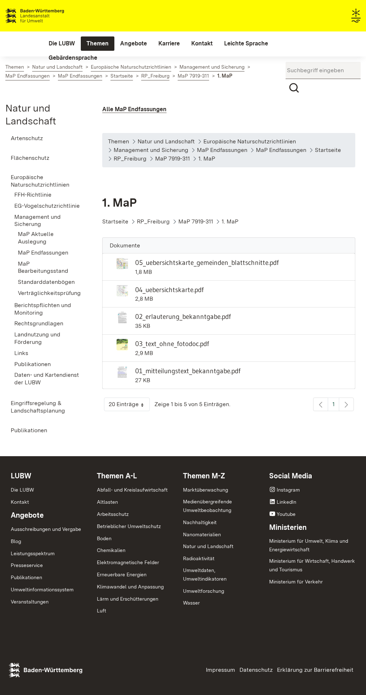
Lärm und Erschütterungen (127, 599)
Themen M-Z (204, 476)
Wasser (191, 603)
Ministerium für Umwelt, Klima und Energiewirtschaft (308, 545)
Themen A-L (117, 476)
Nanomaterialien (202, 534)
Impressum (220, 669)
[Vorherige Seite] (320, 404)
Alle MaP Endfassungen (134, 109)
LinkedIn (286, 502)
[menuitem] (62, 43)
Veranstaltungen (30, 602)
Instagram (288, 490)
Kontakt (20, 502)
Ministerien (288, 527)
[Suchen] (294, 88)
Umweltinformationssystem (42, 589)
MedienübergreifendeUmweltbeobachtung (207, 506)
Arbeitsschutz (113, 514)
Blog (16, 541)
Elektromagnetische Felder (128, 562)
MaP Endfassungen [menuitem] (43, 252)
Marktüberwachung (205, 490)
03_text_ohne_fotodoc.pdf (172, 343)
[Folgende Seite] (346, 404)
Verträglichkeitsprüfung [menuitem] (49, 293)
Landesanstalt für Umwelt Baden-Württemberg (47, 16)
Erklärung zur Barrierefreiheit (315, 669)
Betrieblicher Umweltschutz (129, 526)
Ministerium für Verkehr (296, 582)
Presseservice (27, 565)
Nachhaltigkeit (200, 522)
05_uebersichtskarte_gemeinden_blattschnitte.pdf (207, 262)
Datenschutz (256, 669)
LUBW (21, 476)
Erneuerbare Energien (122, 574)
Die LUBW (22, 490)
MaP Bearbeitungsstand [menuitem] (43, 267)
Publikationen (26, 577)
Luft (101, 610)
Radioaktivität (198, 558)
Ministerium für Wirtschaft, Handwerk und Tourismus (312, 565)
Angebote (27, 515)
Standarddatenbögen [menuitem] (46, 282)
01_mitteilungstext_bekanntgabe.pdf (188, 370)
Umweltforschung (203, 591)
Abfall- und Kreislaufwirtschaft (132, 490)
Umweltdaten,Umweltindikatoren (205, 574)
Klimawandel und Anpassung (130, 587)
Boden (104, 538)
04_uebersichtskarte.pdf (169, 289)
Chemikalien (111, 550)
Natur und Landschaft (208, 546)
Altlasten (107, 502)
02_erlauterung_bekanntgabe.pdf (183, 316)
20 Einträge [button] (129, 406)
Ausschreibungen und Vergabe (46, 529)
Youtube (286, 514)
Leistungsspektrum (33, 553)
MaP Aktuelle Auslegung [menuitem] (36, 238)
